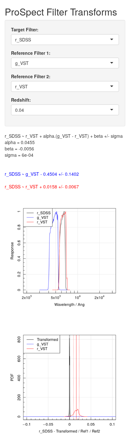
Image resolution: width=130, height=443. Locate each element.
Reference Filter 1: (30, 53)
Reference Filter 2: (30, 76)
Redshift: (21, 100)
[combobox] (31, 39)
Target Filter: (24, 29)
